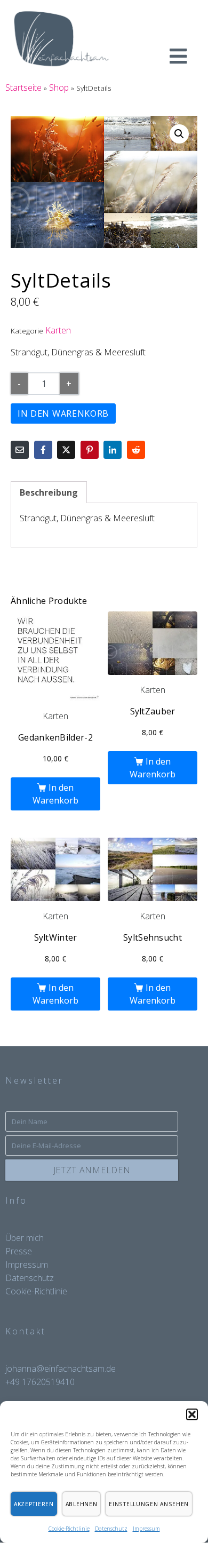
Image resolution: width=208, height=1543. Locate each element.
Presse (18, 1251)
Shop (59, 87)
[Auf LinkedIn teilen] (112, 450)
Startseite (23, 87)
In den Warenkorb (63, 413)
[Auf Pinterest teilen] (90, 450)
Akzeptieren (34, 1504)
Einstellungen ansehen (149, 1504)
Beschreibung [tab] (49, 492)
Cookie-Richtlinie (69, 1528)
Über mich (24, 1238)
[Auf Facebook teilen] (43, 450)
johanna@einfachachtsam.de (60, 1368)
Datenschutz (111, 1528)
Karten (58, 330)
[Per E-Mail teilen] (20, 450)
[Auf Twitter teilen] (66, 450)
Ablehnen (82, 1504)
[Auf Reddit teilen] (136, 450)
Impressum (146, 1528)
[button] (192, 1414)
